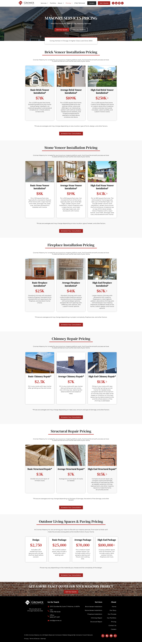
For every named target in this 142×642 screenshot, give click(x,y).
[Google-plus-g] (122, 3)
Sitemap (43, 638)
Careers (113, 629)
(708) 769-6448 (79, 3)
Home (114, 606)
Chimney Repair (96, 618)
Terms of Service (35, 638)
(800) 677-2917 (55, 617)
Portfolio (53, 3)
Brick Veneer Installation (93, 606)
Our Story (113, 610)
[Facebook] (119, 3)
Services (43, 3)
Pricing (68, 3)
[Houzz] (116, 3)
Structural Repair (96, 622)
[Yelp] (113, 3)
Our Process (112, 614)
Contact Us (112, 625)
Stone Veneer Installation (93, 610)
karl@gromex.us (55, 620)
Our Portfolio (111, 618)
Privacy (26, 638)
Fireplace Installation (94, 614)
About (60, 3)
